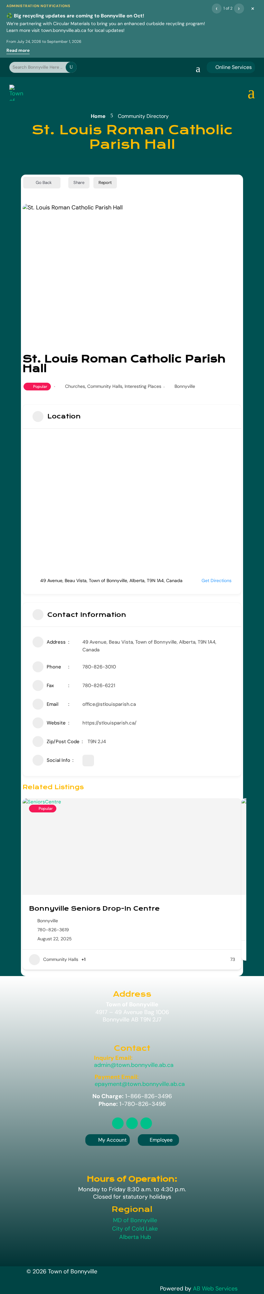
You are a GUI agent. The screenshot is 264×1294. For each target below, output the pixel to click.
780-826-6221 (98, 685)
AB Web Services (215, 1288)
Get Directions (216, 580)
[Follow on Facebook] (132, 1123)
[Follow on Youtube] (146, 1123)
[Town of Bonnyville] (16, 93)
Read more (18, 50)
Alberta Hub (135, 1237)
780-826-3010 (99, 667)
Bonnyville (184, 386)
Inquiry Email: (113, 1058)
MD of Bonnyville (135, 1220)
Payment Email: (117, 1077)
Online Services (231, 67)
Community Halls (104, 386)
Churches (75, 386)
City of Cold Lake (135, 1228)
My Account (112, 1139)
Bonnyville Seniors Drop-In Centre (94, 908)
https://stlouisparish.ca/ (109, 723)
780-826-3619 (53, 930)
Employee (158, 1139)
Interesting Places (143, 386)
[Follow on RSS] (118, 1123)
